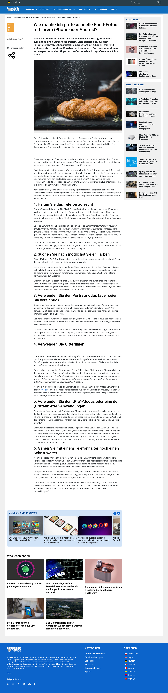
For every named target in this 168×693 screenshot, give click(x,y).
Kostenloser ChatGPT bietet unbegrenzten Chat (148, 195)
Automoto (101, 9)
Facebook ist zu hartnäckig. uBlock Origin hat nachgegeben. (147, 125)
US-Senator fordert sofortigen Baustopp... (148, 91)
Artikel (44, 389)
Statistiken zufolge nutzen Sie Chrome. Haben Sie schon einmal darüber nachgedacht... (93, 540)
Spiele (114, 9)
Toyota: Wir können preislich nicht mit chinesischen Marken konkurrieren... (148, 148)
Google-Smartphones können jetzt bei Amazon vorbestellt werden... (148, 62)
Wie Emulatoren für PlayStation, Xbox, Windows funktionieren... (23, 539)
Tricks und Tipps (92, 668)
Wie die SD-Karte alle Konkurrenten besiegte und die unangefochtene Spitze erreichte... (60, 540)
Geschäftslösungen (64, 9)
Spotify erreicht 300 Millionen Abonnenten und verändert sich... (148, 174)
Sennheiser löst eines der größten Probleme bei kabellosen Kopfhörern (103, 590)
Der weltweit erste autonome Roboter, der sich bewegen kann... (148, 184)
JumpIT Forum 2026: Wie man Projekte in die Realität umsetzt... (148, 162)
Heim (9, 17)
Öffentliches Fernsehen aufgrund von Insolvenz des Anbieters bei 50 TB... (148, 102)
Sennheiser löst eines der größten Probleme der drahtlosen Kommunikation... (148, 50)
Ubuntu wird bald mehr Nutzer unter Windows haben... (148, 26)
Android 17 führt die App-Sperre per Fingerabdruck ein (24, 585)
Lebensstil (84, 9)
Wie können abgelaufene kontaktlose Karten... (147, 74)
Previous (114, 513)
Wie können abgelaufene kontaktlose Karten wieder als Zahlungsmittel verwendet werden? (62, 588)
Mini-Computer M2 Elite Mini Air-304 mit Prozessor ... (149, 137)
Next (118, 513)
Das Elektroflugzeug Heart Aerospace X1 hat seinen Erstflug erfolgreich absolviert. (64, 625)
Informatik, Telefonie (37, 9)
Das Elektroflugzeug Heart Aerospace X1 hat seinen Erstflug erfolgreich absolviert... (149, 37)
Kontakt (9, 673)
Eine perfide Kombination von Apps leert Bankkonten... (148, 114)
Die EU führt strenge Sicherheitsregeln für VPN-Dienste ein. (21, 625)
